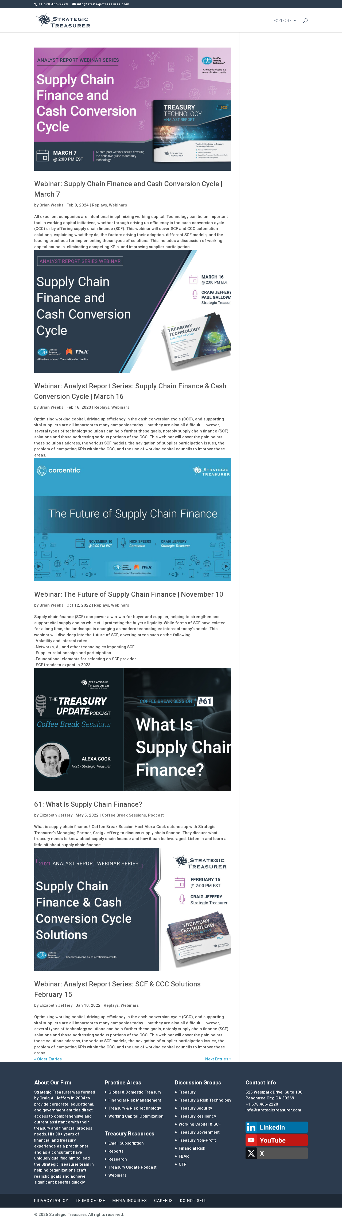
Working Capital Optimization (136, 1116)
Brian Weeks (51, 205)
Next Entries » (218, 1059)
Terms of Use (90, 1200)
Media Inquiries (129, 1200)
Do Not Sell (193, 1200)
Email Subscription (126, 1143)
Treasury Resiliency (197, 1116)
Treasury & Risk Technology (134, 1108)
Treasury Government (199, 1132)
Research (117, 1159)
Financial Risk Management (134, 1100)
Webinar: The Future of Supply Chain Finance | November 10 (128, 594)
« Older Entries (48, 1059)
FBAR (184, 1156)
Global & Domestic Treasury (134, 1092)
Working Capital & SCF (200, 1124)
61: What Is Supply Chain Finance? (88, 804)
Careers (163, 1200)
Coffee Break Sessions (124, 815)
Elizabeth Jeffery (56, 815)
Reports (115, 1151)
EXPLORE (283, 20)
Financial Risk (192, 1148)
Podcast (156, 815)
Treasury (187, 1092)
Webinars (118, 205)
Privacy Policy (51, 1200)
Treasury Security (195, 1108)
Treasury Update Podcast (132, 1167)
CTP (182, 1164)
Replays (99, 205)
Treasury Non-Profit (197, 1140)
